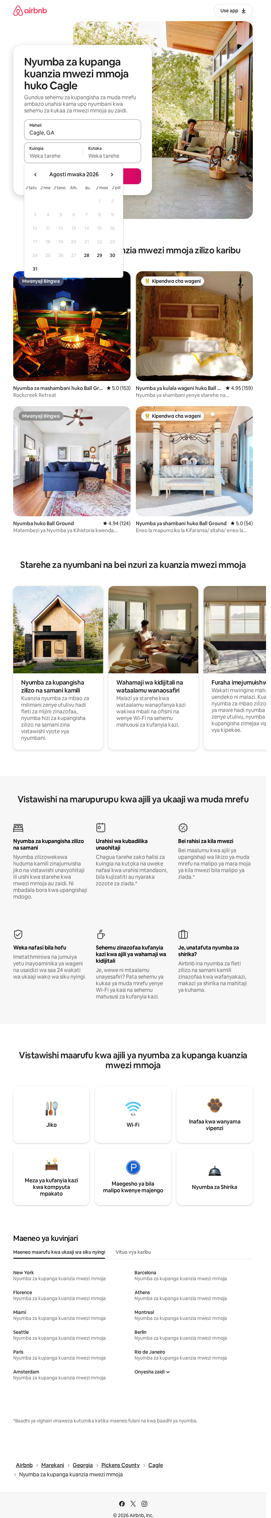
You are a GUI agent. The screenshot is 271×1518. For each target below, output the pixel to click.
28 (86, 255)
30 (112, 255)
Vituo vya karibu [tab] (133, 1252)
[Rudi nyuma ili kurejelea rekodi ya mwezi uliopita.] (36, 175)
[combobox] (82, 133)
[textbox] (53, 156)
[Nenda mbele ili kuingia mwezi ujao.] (112, 175)
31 (35, 269)
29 (99, 255)
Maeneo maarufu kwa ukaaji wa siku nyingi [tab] (59, 1252)
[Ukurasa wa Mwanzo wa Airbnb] (30, 10)
